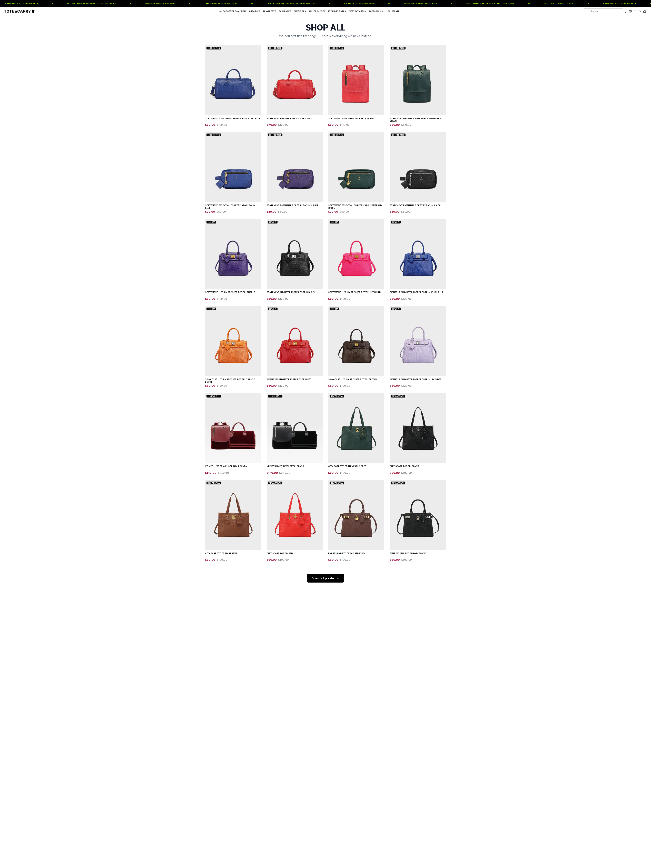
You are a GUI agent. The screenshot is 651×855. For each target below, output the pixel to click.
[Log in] (625, 11)
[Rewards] (630, 11)
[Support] (635, 11)
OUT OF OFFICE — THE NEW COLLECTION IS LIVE (70, 3)
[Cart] (644, 11)
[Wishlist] (639, 11)
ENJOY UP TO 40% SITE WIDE (139, 3)
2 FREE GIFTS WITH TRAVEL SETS (199, 3)
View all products (325, 578)
